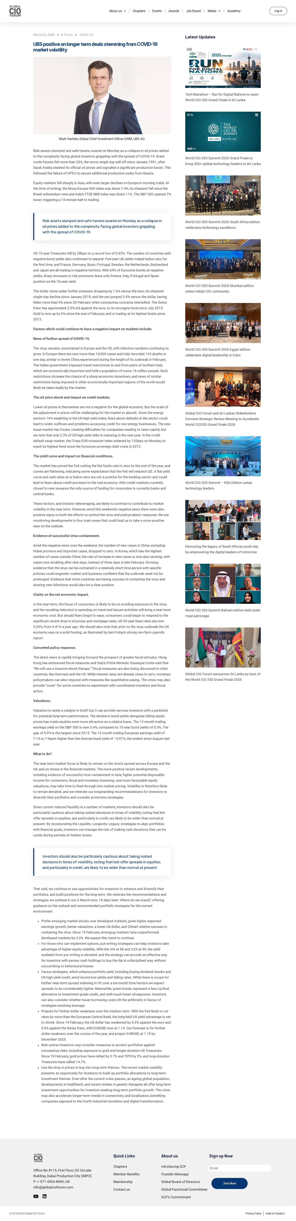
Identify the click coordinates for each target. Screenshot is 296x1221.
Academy (234, 11)
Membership (123, 1182)
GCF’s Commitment (176, 1197)
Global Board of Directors (180, 1182)
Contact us (121, 1189)
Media (212, 11)
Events (157, 11)
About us (115, 11)
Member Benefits (126, 1174)
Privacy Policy (253, 1213)
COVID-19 (86, 35)
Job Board (193, 11)
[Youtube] (35, 1196)
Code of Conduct (275, 1213)
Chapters (139, 11)
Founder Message (175, 1174)
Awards (174, 11)
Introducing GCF (173, 1166)
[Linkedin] (44, 1196)
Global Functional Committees (184, 1189)
